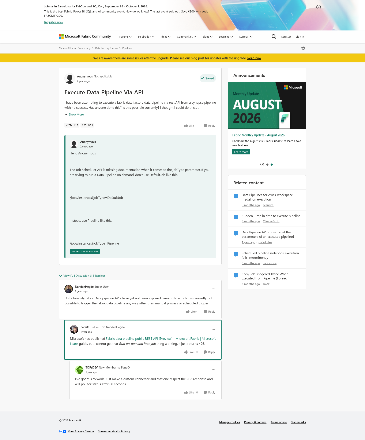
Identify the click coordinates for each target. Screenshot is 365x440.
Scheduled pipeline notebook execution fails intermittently (270, 255)
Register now (53, 22)
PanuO (84, 327)
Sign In (300, 36)
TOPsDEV (92, 367)
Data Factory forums (106, 48)
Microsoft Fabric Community (75, 48)
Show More (76, 114)
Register (286, 36)
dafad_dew (265, 242)
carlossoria (269, 263)
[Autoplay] (262, 164)
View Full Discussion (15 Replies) (84, 276)
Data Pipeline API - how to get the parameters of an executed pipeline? (268, 234)
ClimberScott (271, 221)
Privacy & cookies (255, 422)
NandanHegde (84, 287)
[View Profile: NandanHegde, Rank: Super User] (68, 289)
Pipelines (127, 48)
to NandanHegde (113, 327)
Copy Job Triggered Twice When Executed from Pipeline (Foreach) (266, 276)
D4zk (266, 284)
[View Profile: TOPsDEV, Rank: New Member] (79, 370)
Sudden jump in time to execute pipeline (271, 216)
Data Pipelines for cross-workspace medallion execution (267, 197)
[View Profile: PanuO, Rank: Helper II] (74, 329)
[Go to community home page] (85, 36)
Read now (254, 58)
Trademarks (298, 422)
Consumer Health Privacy (114, 431)
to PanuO (123, 367)
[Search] (273, 36)
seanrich (268, 205)
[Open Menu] (303, 48)
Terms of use (279, 422)
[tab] (267, 164)
